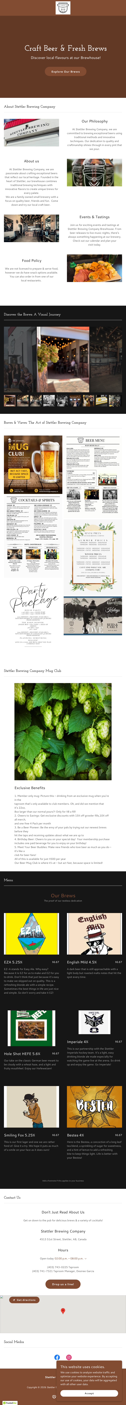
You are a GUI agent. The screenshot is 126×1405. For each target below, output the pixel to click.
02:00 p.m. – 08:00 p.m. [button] (69, 1258)
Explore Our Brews (65, 71)
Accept (89, 1393)
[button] (85, 1258)
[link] (63, 7)
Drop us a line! (63, 1284)
